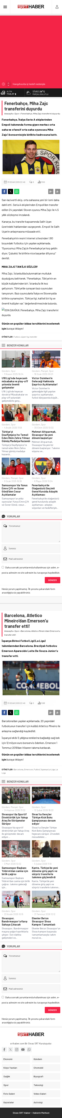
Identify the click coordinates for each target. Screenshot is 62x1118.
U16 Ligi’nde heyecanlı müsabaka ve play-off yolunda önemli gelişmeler (15, 383)
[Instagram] (16, 1049)
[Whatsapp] (29, 1049)
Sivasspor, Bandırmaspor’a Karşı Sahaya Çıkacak (14, 921)
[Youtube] (22, 1049)
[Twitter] (10, 1049)
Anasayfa (8, 113)
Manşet (44, 371)
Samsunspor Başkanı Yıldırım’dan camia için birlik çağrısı (15, 871)
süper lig (24, 336)
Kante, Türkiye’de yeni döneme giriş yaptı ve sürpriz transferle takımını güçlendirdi (45, 872)
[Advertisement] (31, 47)
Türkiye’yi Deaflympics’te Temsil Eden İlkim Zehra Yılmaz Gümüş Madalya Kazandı (16, 436)
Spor (16, 113)
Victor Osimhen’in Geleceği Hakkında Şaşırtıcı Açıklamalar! (45, 381)
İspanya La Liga (48, 769)
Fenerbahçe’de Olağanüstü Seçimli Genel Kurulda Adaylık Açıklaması (45, 490)
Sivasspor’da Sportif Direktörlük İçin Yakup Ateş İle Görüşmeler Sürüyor (15, 819)
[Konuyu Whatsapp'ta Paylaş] (16, 191)
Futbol (17, 336)
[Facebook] (4, 1049)
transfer (33, 336)
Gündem (6, 371)
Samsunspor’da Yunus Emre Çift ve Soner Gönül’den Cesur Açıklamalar (15, 490)
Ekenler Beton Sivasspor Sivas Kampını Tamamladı (43, 921)
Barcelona (18, 769)
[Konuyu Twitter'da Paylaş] (10, 191)
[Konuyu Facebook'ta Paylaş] (4, 191)
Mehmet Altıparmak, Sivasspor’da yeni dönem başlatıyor (44, 434)
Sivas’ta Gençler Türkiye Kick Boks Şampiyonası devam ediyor (44, 819)
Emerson (28, 769)
